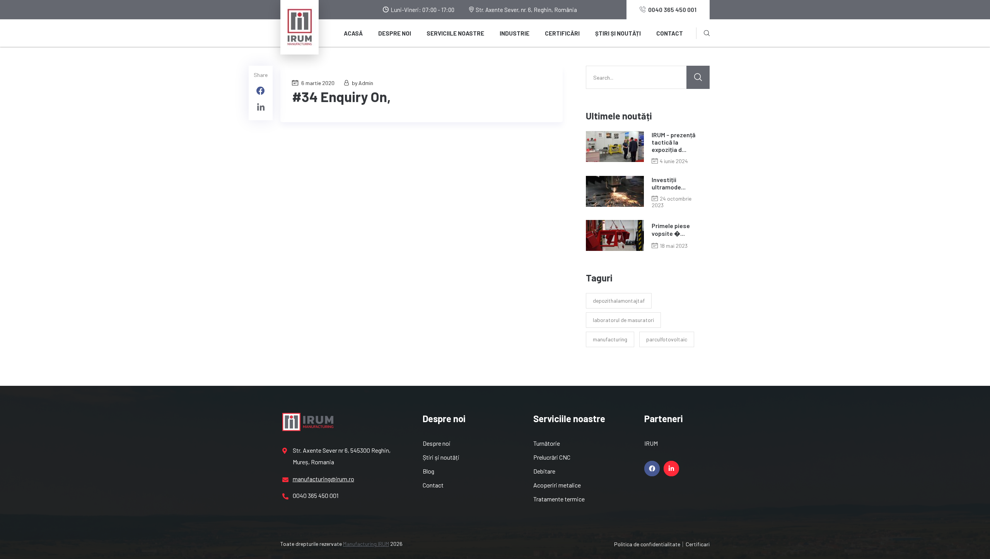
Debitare (544, 471)
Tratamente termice (559, 499)
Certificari (698, 544)
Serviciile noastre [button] (455, 33)
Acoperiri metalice (557, 485)
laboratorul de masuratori (623, 320)
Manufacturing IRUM (366, 543)
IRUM (651, 443)
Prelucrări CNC (551, 457)
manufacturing (610, 339)
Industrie (514, 33)
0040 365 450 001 (672, 9)
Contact (669, 33)
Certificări (562, 33)
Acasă (353, 33)
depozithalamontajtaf (619, 300)
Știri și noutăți (618, 33)
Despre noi (394, 33)
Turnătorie (546, 443)
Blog (428, 471)
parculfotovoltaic (666, 339)
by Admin (362, 83)
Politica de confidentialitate (647, 544)
